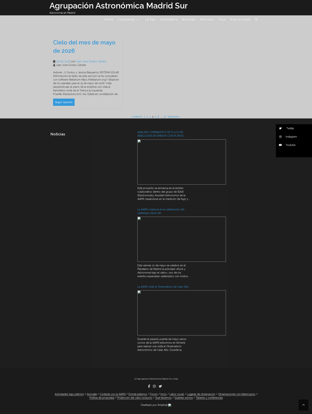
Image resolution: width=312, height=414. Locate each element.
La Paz (150, 19)
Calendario (169, 19)
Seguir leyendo (64, 102)
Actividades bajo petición (69, 394)
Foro (222, 19)
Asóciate (92, 394)
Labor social (177, 394)
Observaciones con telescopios (236, 394)
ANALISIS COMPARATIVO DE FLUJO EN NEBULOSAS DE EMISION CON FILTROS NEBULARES (160, 134)
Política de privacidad (101, 397)
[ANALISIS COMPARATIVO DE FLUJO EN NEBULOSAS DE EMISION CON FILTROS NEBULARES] (163, 162)
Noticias (189, 19)
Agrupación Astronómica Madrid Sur (118, 5)
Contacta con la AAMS (112, 394)
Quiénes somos (183, 397)
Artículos (207, 19)
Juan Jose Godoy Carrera (91, 61)
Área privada (240, 19)
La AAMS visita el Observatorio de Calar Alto (163, 286)
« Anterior (136, 116)
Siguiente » (174, 116)
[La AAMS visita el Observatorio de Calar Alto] (163, 313)
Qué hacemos (163, 397)
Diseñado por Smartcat (154, 405)
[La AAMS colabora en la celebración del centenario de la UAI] (163, 240)
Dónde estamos (137, 394)
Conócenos (126, 19)
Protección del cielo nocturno (134, 397)
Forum (154, 394)
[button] (256, 20)
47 (164, 116)
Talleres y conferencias (209, 397)
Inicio (109, 19)
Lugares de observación (201, 394)
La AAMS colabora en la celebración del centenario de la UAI (160, 211)
